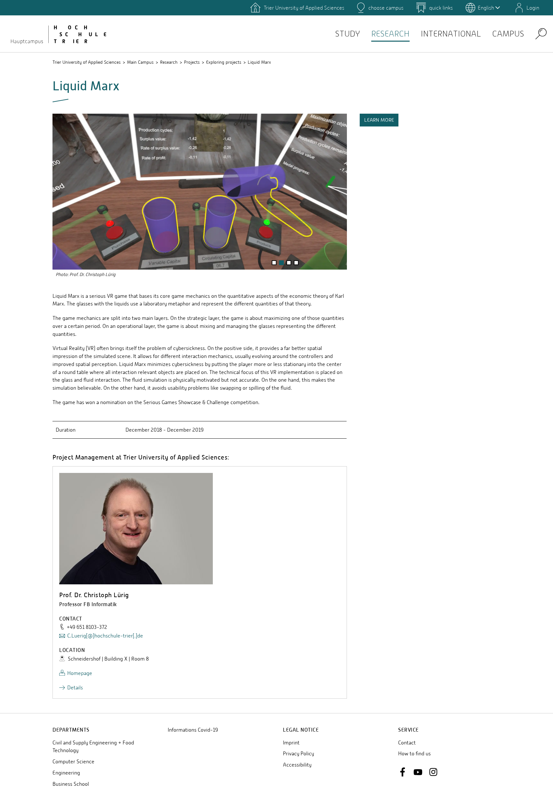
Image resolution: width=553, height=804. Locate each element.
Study (347, 33)
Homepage (79, 673)
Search (541, 33)
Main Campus (140, 62)
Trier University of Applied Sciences (86, 62)
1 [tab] (274, 263)
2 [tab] (281, 263)
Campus (508, 33)
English (486, 7)
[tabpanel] (199, 197)
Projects (192, 62)
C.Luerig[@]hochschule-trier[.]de (105, 636)
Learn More (379, 120)
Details (75, 688)
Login (532, 7)
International (451, 33)
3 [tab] (288, 263)
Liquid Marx (259, 62)
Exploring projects (223, 62)
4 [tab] (296, 263)
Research (390, 33)
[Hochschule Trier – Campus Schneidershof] (57, 33)
